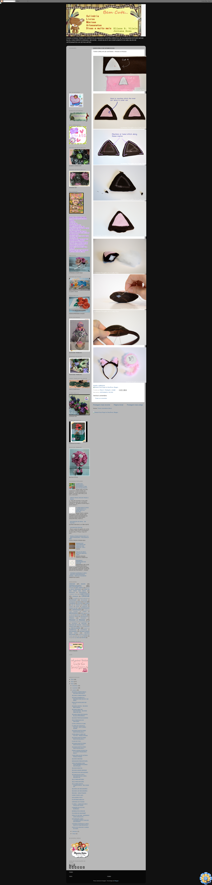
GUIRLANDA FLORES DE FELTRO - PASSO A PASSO (80, 735)
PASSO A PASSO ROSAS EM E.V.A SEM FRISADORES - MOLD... (79, 752)
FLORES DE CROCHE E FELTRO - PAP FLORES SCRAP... (79, 727)
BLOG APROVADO (76, 589)
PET (88, 621)
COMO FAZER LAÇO (77, 795)
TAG (80, 636)
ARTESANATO (104, 392)
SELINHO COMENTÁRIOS (79, 695)
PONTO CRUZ (73, 626)
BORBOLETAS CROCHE (78, 811)
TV (69, 637)
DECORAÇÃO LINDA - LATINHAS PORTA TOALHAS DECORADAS (80, 820)
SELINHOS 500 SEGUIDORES (80, 772)
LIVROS (84, 611)
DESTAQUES (72, 601)
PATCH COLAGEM (82, 621)
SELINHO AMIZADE (77, 759)
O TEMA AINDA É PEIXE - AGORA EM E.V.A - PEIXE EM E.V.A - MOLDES (82, 509)
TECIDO (85, 636)
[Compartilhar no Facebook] (124, 390)
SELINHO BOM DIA (77, 768)
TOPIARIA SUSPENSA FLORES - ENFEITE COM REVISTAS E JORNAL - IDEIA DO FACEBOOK (78, 574)
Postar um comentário (101, 398)
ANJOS (83, 584)
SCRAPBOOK (84, 629)
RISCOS (86, 628)
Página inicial (118, 405)
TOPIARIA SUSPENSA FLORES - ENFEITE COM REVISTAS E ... (80, 824)
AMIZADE (72, 584)
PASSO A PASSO (77, 620)
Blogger (117, 880)
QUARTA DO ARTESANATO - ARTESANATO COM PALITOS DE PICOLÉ (81, 486)
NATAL (84, 615)
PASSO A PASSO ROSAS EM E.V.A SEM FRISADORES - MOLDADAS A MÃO (79, 537)
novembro (75, 688)
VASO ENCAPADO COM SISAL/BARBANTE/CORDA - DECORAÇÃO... (80, 765)
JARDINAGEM (76, 610)
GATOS (77, 606)
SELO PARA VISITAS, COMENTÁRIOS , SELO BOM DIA (80, 785)
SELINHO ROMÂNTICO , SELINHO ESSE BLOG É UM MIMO (80, 699)
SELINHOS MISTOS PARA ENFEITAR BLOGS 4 (79, 731)
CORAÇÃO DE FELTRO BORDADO (78, 808)
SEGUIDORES (73, 631)
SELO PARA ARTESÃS (78, 779)
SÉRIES (76, 636)
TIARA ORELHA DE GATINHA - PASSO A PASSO (80, 756)
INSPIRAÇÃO (85, 608)
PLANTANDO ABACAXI (78, 799)
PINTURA (83, 623)
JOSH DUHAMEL (73, 611)
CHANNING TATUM (73, 594)
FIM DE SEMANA (75, 605)
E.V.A (85, 601)
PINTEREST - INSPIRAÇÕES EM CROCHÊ (81, 562)
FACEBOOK (72, 603)
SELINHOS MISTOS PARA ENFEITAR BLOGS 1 (79, 747)
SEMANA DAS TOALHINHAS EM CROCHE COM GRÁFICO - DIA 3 (80, 545)
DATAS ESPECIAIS (84, 598)
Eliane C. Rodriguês (105, 390)
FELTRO (110, 392)
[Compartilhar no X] (123, 390)
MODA (82, 613)
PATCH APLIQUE (72, 621)
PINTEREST (74, 623)
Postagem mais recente (101, 405)
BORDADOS (72, 592)
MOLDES (87, 613)
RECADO (81, 626)
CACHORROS (82, 592)
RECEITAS (87, 626)
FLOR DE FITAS (76, 741)
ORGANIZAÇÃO (84, 616)
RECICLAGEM (75, 628)
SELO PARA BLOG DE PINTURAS (78, 721)
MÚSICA (79, 615)
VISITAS (83, 637)
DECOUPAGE (84, 600)
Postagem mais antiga (135, 405)
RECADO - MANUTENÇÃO (79, 793)
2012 (72, 683)
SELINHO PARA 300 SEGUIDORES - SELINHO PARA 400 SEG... (79, 711)
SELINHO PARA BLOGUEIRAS (80, 718)
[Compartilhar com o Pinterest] (126, 390)
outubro (74, 690)
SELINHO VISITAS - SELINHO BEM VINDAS (80, 706)
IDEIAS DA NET (73, 608)
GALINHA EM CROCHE (76, 527)
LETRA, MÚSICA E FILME (79, 723)
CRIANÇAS (75, 596)
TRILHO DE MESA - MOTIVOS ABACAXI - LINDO (81, 553)
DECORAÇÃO (73, 600)
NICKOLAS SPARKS (74, 616)
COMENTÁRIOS (84, 594)
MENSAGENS (73, 613)
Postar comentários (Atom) (105, 408)
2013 (72, 681)
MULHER (73, 615)
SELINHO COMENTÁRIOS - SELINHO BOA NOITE (79, 692)
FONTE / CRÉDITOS (99, 385)
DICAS (79, 601)
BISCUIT (87, 587)
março (74, 833)
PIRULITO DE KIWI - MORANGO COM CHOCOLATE (80, 816)
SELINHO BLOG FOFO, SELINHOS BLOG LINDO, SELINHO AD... (79, 776)
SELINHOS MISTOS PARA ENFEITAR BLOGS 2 (79, 744)
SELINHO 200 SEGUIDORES (79, 788)
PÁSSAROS (83, 618)
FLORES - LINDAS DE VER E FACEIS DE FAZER (79, 804)
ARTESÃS (71, 587)
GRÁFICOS (84, 606)
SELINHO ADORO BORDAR (79, 770)
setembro (75, 831)
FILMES (87, 603)
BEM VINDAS (79, 587)
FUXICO (71, 606)
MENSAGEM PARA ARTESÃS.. (80, 761)
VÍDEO (78, 637)
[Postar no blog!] (121, 390)
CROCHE (85, 596)
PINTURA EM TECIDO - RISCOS (78, 625)
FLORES (85, 605)
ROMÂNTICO (72, 629)
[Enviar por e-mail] (120, 390)
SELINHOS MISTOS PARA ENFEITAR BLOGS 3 (79, 738)
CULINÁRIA (75, 598)
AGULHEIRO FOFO (77, 797)
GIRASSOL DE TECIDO (78, 801)
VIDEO (73, 637)
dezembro (75, 685)
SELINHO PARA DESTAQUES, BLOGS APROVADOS (80, 715)
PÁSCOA (71, 618)
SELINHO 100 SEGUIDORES (79, 791)
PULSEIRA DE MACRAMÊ (79, 813)
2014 (72, 679)
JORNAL (86, 609)
